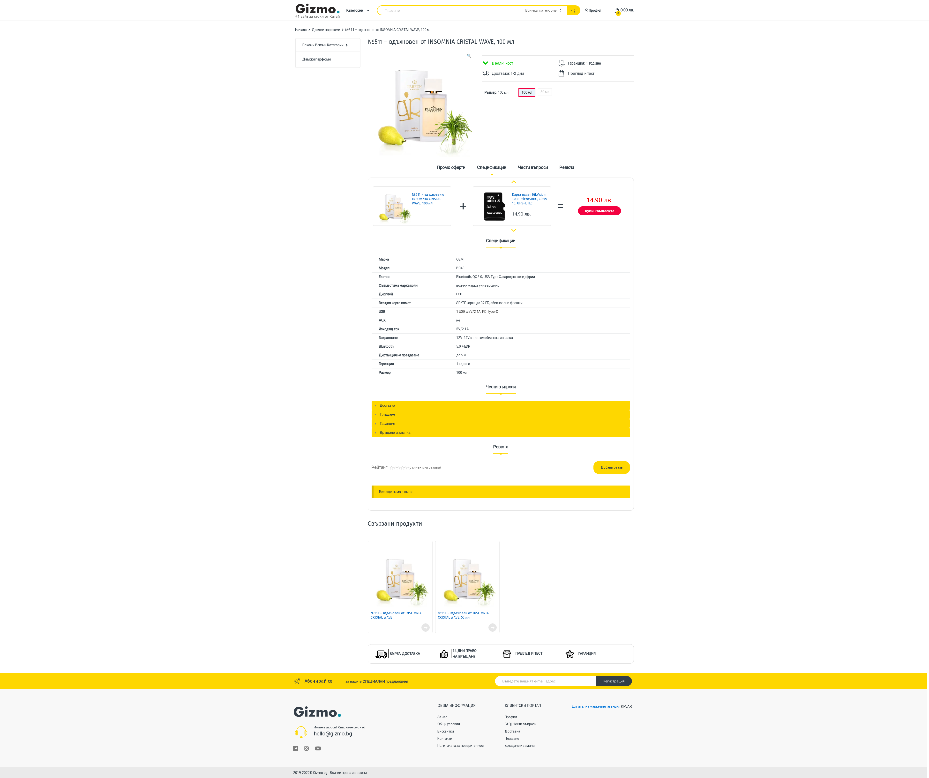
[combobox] (448, 10)
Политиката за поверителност (461, 746)
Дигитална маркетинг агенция (596, 706)
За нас (442, 717)
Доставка (512, 731)
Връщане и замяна (520, 746)
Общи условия (448, 724)
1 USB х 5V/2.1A (468, 312)
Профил (595, 10)
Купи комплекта (599, 211)
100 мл (527, 92)
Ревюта (567, 167)
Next (512, 231)
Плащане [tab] (387, 414)
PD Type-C (490, 312)
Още (425, 627)
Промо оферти (451, 167)
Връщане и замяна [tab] (395, 432)
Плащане (512, 739)
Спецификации (491, 167)
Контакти (444, 739)
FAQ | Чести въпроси (520, 724)
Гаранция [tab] (387, 423)
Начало (301, 30)
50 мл (544, 92)
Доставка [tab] (387, 405)
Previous (514, 180)
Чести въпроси (533, 167)
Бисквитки (445, 731)
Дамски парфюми (326, 30)
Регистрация (614, 681)
